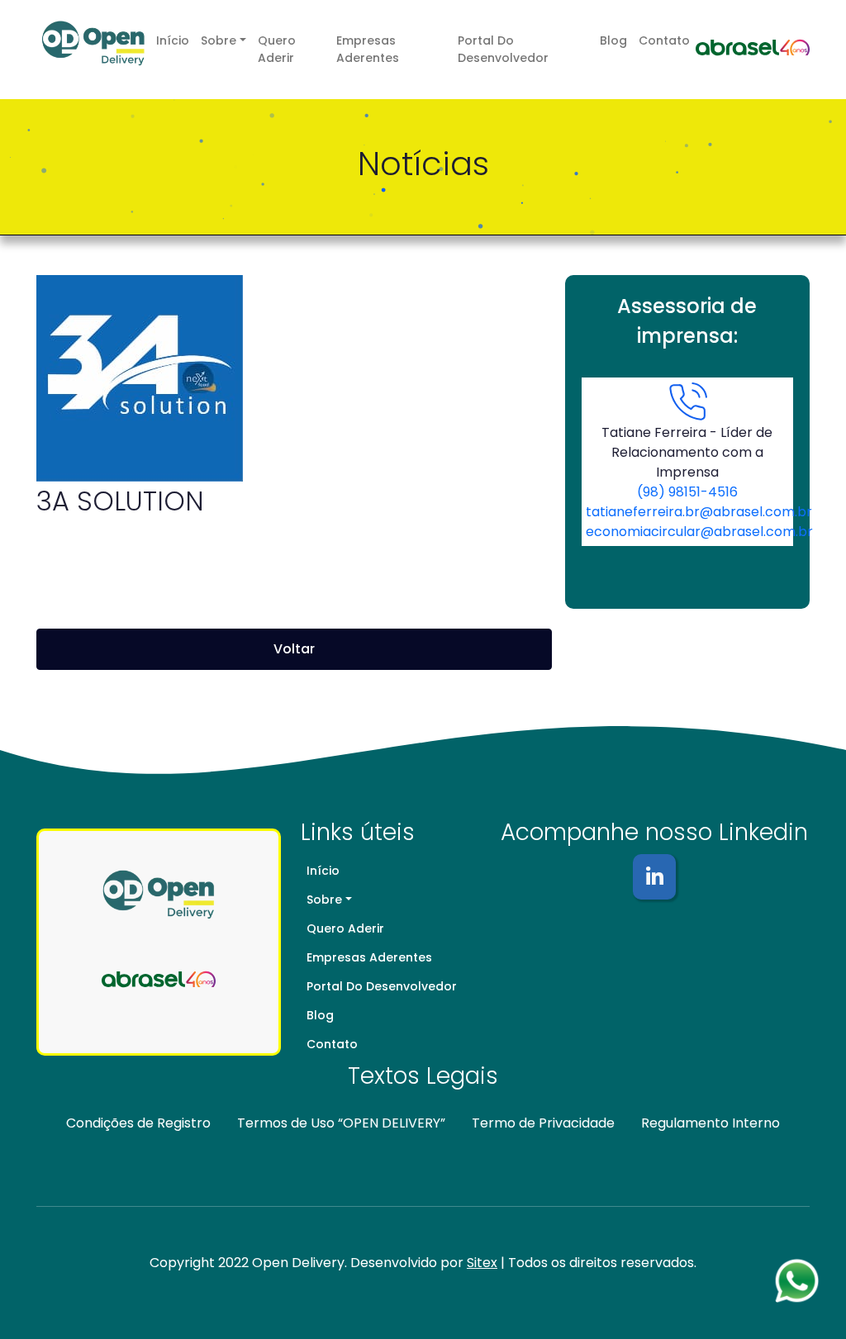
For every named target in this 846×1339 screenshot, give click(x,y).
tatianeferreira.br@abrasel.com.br (699, 511)
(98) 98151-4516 (687, 491)
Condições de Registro (138, 1122)
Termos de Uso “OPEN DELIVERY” (341, 1122)
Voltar (294, 648)
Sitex (482, 1262)
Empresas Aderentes (367, 49)
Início (172, 40)
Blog (613, 40)
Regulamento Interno (710, 1122)
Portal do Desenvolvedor (503, 49)
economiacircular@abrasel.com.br (699, 531)
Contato (664, 40)
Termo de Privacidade (543, 1122)
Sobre (218, 40)
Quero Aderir (277, 49)
